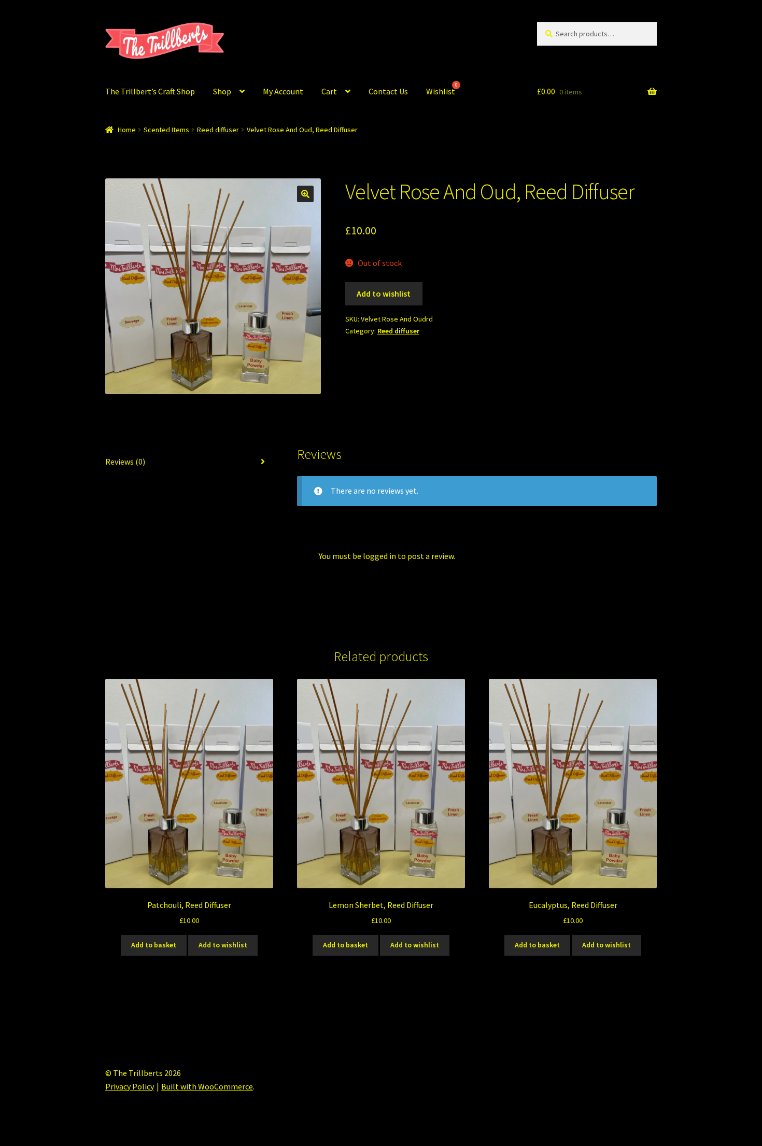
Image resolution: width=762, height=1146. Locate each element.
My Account (283, 91)
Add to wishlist (384, 293)
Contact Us (388, 91)
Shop (222, 91)
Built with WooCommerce (207, 1086)
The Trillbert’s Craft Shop (150, 91)
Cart (329, 91)
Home (127, 129)
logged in (379, 556)
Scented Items (166, 129)
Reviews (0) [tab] (125, 461)
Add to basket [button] (153, 944)
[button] (305, 194)
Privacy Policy (129, 1086)
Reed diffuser (218, 129)
